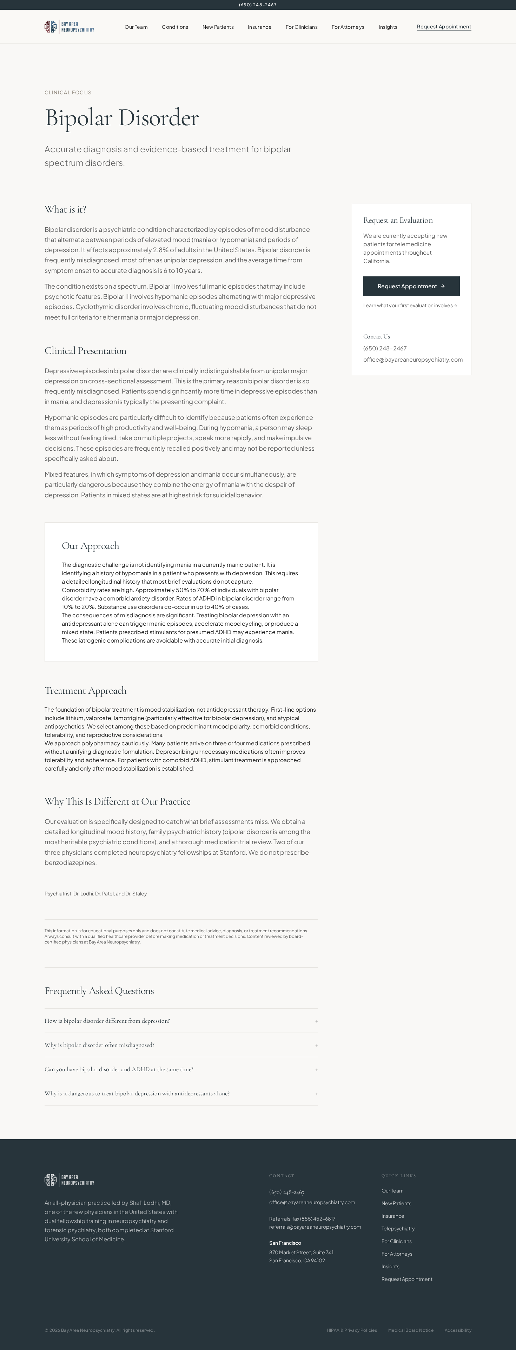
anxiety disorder (152, 598)
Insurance (260, 26)
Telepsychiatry (398, 1228)
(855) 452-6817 (317, 1218)
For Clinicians (302, 26)
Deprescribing (175, 751)
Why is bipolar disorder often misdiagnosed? (181, 1045)
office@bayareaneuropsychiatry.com (411, 359)
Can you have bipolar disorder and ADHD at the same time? (181, 1069)
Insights (388, 26)
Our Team (136, 26)
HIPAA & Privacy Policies (352, 1330)
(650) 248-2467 (258, 4)
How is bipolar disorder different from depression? (181, 1020)
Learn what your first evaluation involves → (410, 305)
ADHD (207, 598)
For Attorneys (348, 26)
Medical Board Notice (411, 1330)
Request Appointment (444, 26)
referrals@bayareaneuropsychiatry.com (315, 1226)
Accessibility (458, 1330)
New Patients (218, 26)
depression (205, 260)
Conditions (175, 26)
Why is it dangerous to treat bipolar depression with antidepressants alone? (181, 1093)
